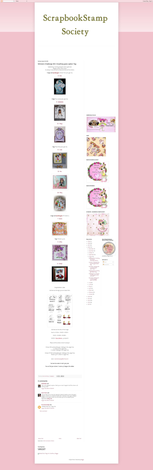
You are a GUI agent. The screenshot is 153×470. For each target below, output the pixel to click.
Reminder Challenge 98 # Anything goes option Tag (94, 268)
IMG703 (53, 338)
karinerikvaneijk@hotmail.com (61, 359)
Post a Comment (43, 411)
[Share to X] (60, 376)
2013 (89, 300)
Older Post (79, 438)
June (90, 284)
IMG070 (61, 332)
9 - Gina (60, 76)
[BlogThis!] (59, 376)
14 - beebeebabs (59, 102)
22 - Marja (59, 124)
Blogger (82, 459)
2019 (89, 241)
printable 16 (65, 338)
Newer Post (40, 438)
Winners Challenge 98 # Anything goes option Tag (94, 264)
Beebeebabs (44, 383)
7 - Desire (60, 219)
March (90, 290)
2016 (89, 247)
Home (60, 438)
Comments (106, 264)
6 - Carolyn (59, 263)
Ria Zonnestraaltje (45, 405)
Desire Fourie (44, 393)
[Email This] (57, 376)
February (91, 292)
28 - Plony (59, 193)
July (90, 282)
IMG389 (59, 335)
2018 (89, 243)
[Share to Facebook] (62, 376)
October (91, 253)
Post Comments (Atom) (49, 441)
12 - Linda (60, 150)
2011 (89, 304)
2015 (89, 296)
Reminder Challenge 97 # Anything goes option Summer (94, 279)
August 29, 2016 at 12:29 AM (47, 408)
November (91, 251)
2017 (89, 245)
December (91, 249)
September (91, 254)
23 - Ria (60, 171)
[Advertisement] (60, 425)
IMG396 (64, 335)
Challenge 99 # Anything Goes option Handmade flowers (94, 259)
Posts (105, 262)
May (90, 286)
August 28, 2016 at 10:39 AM (47, 388)
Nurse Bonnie (59, 338)
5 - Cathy (60, 242)
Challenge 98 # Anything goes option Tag (94, 271)
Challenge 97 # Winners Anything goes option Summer (94, 275)
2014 (89, 298)
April (90, 288)
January (91, 294)
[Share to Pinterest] (63, 376)
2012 (89, 302)
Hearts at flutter (55, 332)
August (90, 256)
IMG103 (66, 332)
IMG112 (54, 335)
